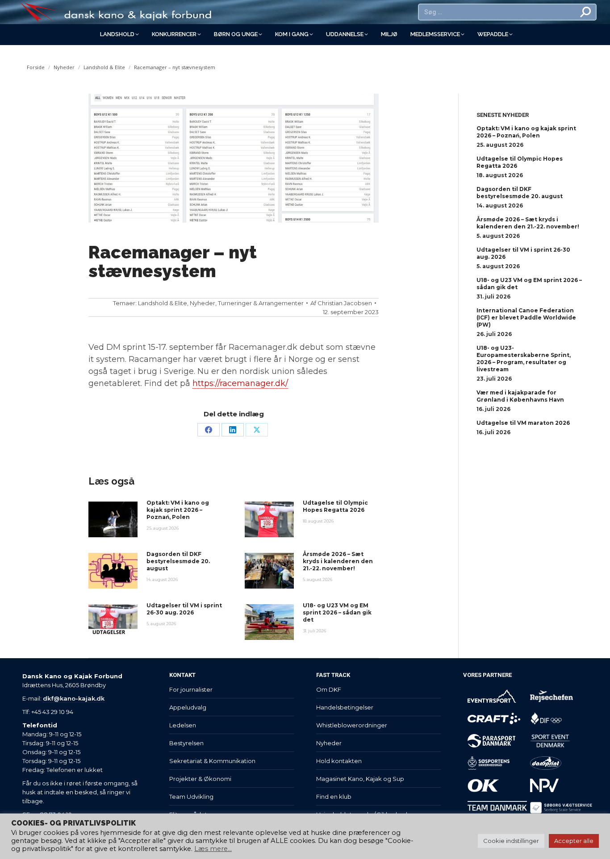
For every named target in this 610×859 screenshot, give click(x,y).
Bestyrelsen (186, 743)
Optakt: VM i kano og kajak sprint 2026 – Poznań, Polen (177, 509)
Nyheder (202, 303)
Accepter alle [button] (573, 840)
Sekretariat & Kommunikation (212, 760)
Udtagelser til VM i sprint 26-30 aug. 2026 (184, 609)
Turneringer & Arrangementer (261, 303)
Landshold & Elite (162, 303)
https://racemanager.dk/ (240, 383)
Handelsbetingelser (344, 707)
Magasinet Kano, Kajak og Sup (360, 778)
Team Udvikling (191, 796)
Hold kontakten (339, 760)
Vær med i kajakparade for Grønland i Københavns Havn (520, 396)
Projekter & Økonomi (200, 778)
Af (341, 303)
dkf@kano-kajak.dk (73, 698)
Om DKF (328, 689)
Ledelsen (182, 725)
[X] (257, 429)
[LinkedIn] (232, 429)
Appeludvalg (187, 707)
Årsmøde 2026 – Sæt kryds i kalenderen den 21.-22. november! (338, 561)
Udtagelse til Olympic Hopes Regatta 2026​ (335, 506)
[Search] (586, 12)
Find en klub (333, 796)
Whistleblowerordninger (351, 725)
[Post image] (113, 519)
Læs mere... (213, 849)
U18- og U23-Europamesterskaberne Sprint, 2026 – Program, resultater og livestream (523, 358)
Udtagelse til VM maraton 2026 (523, 422)
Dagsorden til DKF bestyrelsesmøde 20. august (178, 561)
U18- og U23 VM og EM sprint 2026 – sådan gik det (337, 612)
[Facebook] (208, 429)
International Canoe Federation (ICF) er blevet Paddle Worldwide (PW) (526, 317)
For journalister (191, 689)
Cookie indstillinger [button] (511, 840)
